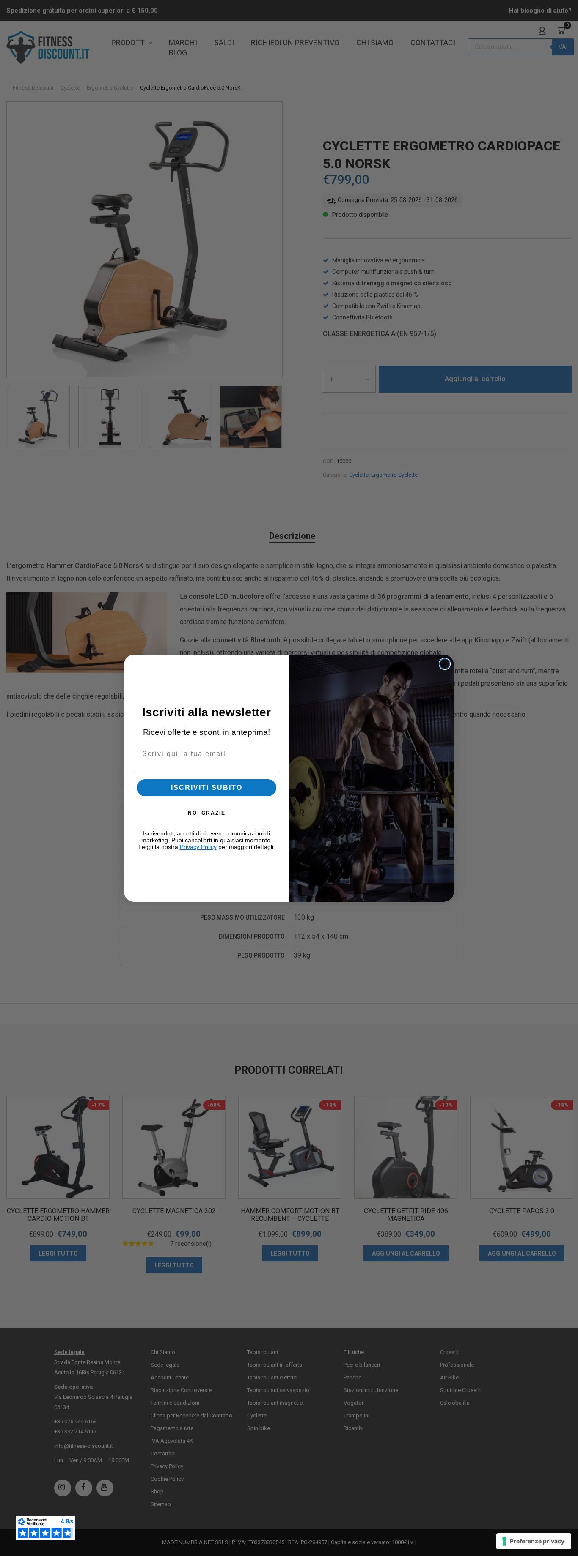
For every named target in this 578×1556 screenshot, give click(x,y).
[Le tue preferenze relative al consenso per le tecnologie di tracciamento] (533, 1541)
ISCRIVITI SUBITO (206, 787)
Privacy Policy (198, 847)
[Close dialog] (445, 664)
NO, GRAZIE (207, 813)
